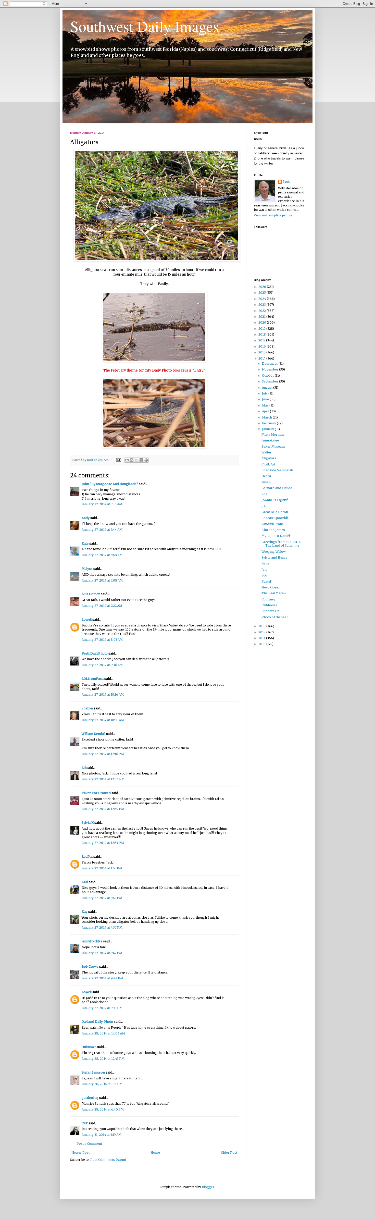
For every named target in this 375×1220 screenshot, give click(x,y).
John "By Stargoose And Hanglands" (110, 484)
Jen (264, 569)
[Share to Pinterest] (146, 460)
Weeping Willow (273, 551)
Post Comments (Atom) (108, 1160)
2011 (262, 638)
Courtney (268, 599)
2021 (262, 316)
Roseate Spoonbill (275, 518)
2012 (262, 632)
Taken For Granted (96, 793)
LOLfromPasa (93, 679)
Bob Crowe (90, 966)
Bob (264, 575)
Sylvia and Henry (274, 557)
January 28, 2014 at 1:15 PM (102, 1084)
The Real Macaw (273, 593)
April (266, 411)
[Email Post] (118, 460)
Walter (266, 452)
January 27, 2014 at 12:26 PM (103, 779)
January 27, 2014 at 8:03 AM (102, 640)
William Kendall (93, 734)
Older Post (229, 1152)
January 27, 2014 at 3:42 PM (102, 898)
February (269, 423)
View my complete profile (273, 215)
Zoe (264, 494)
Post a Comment (89, 1143)
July (265, 393)
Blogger (208, 1187)
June (266, 399)
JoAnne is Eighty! (274, 500)
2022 (262, 311)
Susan (266, 482)
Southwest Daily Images (144, 26)
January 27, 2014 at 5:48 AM (102, 555)
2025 (262, 292)
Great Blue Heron (274, 512)
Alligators (268, 458)
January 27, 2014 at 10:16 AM (103, 694)
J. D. (264, 506)
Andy (86, 518)
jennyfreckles (92, 941)
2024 (262, 299)
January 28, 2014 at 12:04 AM (103, 1033)
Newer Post (80, 1152)
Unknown (89, 1047)
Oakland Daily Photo (97, 1022)
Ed (84, 768)
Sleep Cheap (270, 587)
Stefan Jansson (93, 1072)
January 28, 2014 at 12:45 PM (103, 1059)
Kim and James (273, 530)
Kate (85, 543)
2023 (262, 304)
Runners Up (270, 611)
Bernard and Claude (276, 488)
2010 (262, 644)
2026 (262, 287)
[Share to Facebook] (141, 460)
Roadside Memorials (277, 470)
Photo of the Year (274, 617)
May (265, 405)
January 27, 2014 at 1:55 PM (102, 868)
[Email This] (126, 460)
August (267, 387)
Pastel (266, 581)
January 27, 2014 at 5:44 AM (102, 530)
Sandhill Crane (272, 524)
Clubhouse (269, 605)
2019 (262, 328)
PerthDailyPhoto (95, 653)
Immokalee (270, 440)
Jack (286, 181)
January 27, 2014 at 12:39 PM (103, 809)
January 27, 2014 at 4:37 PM (102, 927)
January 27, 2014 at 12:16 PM (103, 754)
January (268, 429)
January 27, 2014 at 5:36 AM (102, 504)
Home (155, 1152)
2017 (262, 340)
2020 (262, 322)
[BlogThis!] (131, 460)
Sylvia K (88, 822)
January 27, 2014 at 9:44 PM (102, 978)
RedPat (87, 856)
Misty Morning (273, 434)
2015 (262, 352)
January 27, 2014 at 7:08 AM (102, 580)
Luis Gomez (91, 594)
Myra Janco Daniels (276, 536)
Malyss (87, 569)
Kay (85, 912)
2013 (262, 626)
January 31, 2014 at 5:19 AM (101, 1135)
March (267, 417)
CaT (85, 1123)
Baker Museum (273, 446)
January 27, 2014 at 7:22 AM (102, 606)
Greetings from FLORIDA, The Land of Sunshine (281, 543)
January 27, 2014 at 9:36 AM (102, 665)
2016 (262, 346)
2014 (262, 358)
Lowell (87, 619)
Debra (266, 476)
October (268, 375)
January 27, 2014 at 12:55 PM (103, 843)
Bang (265, 563)
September (270, 381)
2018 (262, 334)
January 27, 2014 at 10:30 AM (103, 720)
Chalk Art (268, 464)
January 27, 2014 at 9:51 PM (102, 1008)
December (270, 363)
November (270, 369)
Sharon (87, 708)
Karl (85, 882)
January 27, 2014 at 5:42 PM (102, 953)
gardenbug (90, 1098)
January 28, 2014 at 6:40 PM (103, 1109)
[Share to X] (136, 460)
